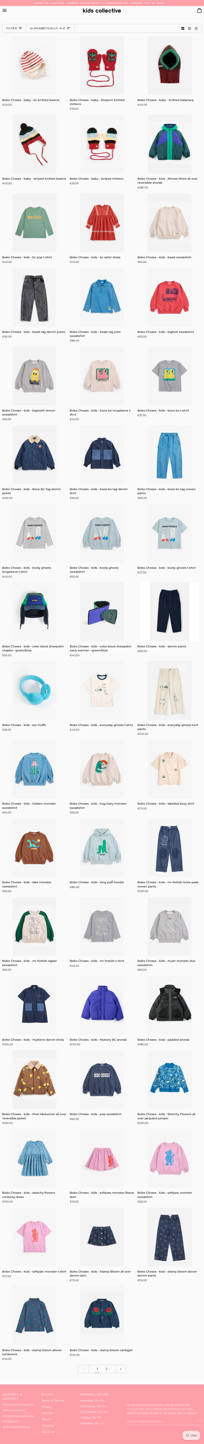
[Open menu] (8, 10)
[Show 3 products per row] (189, 28)
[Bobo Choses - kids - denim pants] (169, 611)
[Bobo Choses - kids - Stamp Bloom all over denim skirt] (102, 1237)
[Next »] (121, 1369)
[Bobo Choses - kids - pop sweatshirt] (102, 1079)
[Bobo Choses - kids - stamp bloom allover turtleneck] (34, 1315)
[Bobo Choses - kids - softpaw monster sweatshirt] (169, 1158)
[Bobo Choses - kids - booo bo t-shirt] (169, 375)
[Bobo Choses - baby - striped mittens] (102, 144)
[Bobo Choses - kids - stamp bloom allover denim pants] (169, 1237)
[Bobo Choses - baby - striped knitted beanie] (34, 144)
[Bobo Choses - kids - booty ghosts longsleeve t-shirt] (34, 533)
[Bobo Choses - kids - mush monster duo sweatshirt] (169, 926)
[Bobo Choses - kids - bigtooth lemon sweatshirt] (34, 375)
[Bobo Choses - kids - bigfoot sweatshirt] (169, 297)
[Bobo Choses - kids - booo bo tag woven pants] (169, 454)
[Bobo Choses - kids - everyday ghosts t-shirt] (102, 690)
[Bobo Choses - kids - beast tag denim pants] (34, 297)
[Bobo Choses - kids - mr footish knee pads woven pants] (169, 847)
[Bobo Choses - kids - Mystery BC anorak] (102, 1005)
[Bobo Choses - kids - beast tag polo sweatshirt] (102, 297)
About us (47, 1431)
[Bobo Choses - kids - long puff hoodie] (102, 847)
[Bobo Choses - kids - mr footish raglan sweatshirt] (34, 926)
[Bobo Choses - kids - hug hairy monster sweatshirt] (102, 769)
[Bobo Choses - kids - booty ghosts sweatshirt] (102, 533)
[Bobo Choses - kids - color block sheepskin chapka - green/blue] (34, 611)
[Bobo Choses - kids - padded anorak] (169, 1005)
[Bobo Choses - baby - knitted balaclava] (169, 65)
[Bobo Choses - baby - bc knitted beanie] (34, 65)
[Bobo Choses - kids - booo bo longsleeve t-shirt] (102, 375)
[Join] (198, 1421)
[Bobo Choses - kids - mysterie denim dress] (34, 1005)
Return (46, 1419)
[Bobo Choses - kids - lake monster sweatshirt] (34, 847)
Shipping (47, 1425)
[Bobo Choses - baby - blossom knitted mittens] (102, 65)
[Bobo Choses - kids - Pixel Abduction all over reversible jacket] (34, 1079)
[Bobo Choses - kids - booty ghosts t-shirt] (169, 533)
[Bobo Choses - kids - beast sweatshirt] (169, 222)
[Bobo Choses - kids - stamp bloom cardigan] (102, 1315)
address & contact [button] (12, 1396)
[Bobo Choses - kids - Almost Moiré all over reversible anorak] (169, 144)
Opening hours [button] (94, 1394)
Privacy (46, 1406)
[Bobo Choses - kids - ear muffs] (34, 690)
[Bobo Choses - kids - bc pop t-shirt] (34, 222)
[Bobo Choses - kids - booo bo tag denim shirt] (102, 454)
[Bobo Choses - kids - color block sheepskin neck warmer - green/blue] (102, 611)
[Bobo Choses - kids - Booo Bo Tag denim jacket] (34, 454)
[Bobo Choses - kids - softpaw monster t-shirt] (34, 1237)
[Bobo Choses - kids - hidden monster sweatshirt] (34, 769)
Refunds (47, 1413)
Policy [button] (47, 1394)
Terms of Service (53, 1400)
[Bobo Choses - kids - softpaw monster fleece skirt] (102, 1158)
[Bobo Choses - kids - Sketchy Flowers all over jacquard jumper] (169, 1079)
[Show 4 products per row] (197, 28)
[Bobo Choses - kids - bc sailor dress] (102, 222)
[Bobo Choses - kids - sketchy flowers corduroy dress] (34, 1158)
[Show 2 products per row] (182, 28)
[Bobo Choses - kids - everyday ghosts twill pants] (169, 690)
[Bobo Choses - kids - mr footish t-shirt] (102, 926)
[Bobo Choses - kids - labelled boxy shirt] (169, 769)
